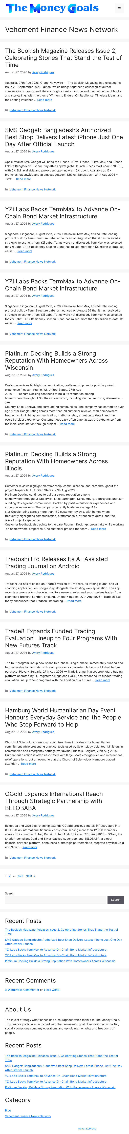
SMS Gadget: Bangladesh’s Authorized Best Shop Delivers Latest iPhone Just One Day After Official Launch (64, 137)
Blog (8, 1110)
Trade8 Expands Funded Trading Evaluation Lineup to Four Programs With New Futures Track (61, 638)
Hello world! (52, 989)
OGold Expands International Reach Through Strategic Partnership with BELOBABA (54, 800)
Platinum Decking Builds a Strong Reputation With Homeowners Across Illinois (56, 461)
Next (31, 875)
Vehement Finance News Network (33, 110)
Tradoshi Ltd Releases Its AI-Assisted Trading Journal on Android (56, 562)
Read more (44, 100)
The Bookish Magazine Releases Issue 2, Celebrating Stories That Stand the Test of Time (63, 57)
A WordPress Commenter (22, 989)
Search (9, 893)
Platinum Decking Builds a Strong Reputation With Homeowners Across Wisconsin (56, 360)
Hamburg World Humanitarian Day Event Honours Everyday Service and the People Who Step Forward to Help (63, 717)
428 (21, 875)
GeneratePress (87, 1128)
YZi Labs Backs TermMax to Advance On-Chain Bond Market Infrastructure (62, 213)
